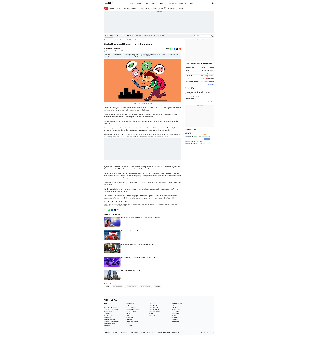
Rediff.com (163, 332)
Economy (139, 35)
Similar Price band (108, 317)
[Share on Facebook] (173, 48)
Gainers (142, 8)
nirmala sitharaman (117, 286)
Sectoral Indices (175, 317)
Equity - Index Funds (153, 305)
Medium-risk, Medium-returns (132, 309)
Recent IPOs (106, 315)
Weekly (112, 307)
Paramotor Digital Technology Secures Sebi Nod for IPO (138, 257)
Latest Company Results (109, 323)
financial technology (145, 286)
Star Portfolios (162, 8)
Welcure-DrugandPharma (192, 81)
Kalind (187, 70)
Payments (138, 3)
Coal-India (188, 73)
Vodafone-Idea (190, 79)
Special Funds (129, 317)
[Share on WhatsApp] (198, 333)
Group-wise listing (108, 311)
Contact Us (151, 332)
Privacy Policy (124, 332)
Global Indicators (175, 311)
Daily (109, 307)
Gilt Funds (128, 313)
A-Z (104, 305)
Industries (161, 35)
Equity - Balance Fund (154, 309)
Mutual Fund (148, 35)
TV (186, 3)
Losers (148, 8)
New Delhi (118, 48)
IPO (155, 35)
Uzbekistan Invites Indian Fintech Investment (135, 231)
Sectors (118, 8)
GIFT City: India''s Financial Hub (130, 271)
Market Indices (175, 315)
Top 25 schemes (130, 305)
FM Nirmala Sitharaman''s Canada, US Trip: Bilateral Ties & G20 (140, 218)
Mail (147, 3)
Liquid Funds (129, 319)
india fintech (157, 286)
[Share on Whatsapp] (170, 48)
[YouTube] (210, 333)
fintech (107, 286)
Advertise (115, 332)
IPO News (112, 315)
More (191, 3)
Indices (112, 8)
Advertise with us (175, 321)
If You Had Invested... (176, 309)
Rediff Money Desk (110, 48)
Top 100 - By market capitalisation (111, 321)
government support (131, 286)
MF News (151, 313)
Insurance (134, 8)
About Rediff (106, 332)
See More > (210, 84)
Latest (117, 35)
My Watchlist (179, 8)
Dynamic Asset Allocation (132, 321)
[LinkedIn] (213, 333)
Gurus (181, 3)
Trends (154, 8)
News (153, 3)
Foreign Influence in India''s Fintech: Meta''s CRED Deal (138, 244)
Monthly (117, 307)
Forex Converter (175, 313)
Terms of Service (134, 332)
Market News (109, 35)
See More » (210, 102)
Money (162, 3)
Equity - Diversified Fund (154, 311)
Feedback (143, 332)
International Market (127, 35)
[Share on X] (201, 333)
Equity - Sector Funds (153, 307)
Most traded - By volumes (109, 319)
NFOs (127, 323)
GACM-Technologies (191, 76)
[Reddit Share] (179, 48)
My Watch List (175, 307)
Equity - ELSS (152, 303)
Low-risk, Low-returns (131, 311)
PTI (109, 201)
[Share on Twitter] (177, 48)
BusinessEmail (173, 3)
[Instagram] (207, 333)
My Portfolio (171, 8)
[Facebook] (204, 333)
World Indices (175, 319)
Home (131, 3)
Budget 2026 (152, 315)
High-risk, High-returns (131, 307)
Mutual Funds (126, 8)
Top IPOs (108, 313)
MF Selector (129, 325)
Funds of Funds (129, 315)
